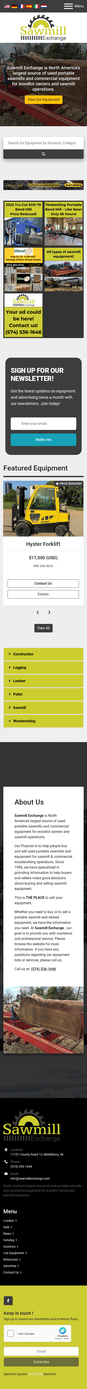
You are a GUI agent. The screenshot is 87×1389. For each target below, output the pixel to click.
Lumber (8, 1220)
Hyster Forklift (43, 544)
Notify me (43, 440)
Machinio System (15, 1374)
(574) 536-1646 (21, 1166)
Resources (10, 1259)
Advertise (9, 1266)
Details (43, 594)
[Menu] (68, 6)
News (7, 1233)
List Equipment (13, 1253)
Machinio (50, 1374)
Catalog (8, 1240)
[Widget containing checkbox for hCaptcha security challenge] (37, 1333)
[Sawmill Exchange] (32, 1125)
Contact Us (11, 1272)
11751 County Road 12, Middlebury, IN (36, 1154)
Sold (6, 1227)
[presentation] (37, 612)
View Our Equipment (44, 99)
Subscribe (41, 1362)
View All (43, 628)
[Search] (43, 154)
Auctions (9, 1246)
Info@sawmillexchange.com (30, 1178)
